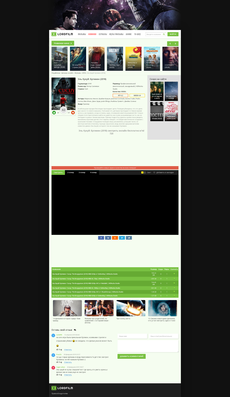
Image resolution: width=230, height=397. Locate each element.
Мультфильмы (116, 34)
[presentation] (170, 43)
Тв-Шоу (137, 34)
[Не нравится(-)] (72, 113)
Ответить (68, 350)
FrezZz (59, 354)
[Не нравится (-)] (61, 350)
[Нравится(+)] (54, 113)
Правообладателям (60, 393)
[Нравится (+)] (57, 349)
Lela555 (59, 335)
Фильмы (82, 34)
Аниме (129, 34)
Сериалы (103, 34)
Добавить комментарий (131, 356)
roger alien (60, 367)
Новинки (92, 34)
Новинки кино (61, 43)
